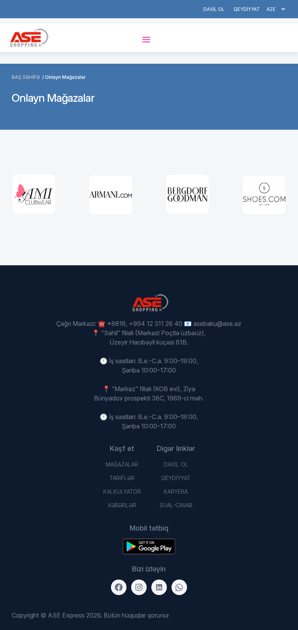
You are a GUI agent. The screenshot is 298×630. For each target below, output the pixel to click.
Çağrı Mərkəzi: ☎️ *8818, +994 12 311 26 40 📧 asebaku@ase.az (148, 323)
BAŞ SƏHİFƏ (26, 77)
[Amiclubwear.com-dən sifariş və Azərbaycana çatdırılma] (33, 194)
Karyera (176, 491)
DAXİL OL (214, 9)
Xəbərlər (121, 505)
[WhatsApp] (179, 587)
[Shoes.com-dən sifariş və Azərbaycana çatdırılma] (264, 195)
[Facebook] (118, 587)
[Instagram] (139, 587)
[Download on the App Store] (149, 546)
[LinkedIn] (159, 587)
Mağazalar (122, 464)
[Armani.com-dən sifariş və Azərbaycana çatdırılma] (110, 195)
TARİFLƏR (122, 478)
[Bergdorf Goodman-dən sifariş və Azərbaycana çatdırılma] (187, 194)
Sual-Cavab (175, 505)
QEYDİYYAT (247, 9)
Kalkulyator (122, 491)
